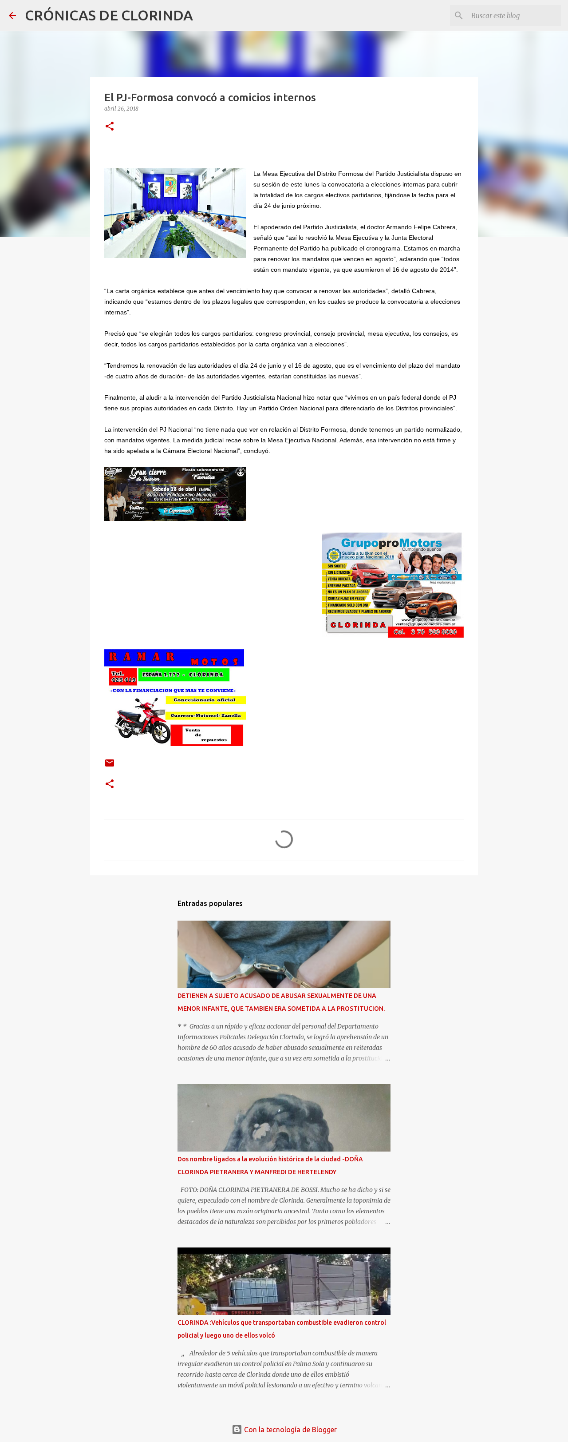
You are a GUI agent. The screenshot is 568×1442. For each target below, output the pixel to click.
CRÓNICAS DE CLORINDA (109, 15)
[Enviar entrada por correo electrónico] (109, 766)
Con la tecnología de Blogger (289, 1430)
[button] (109, 127)
